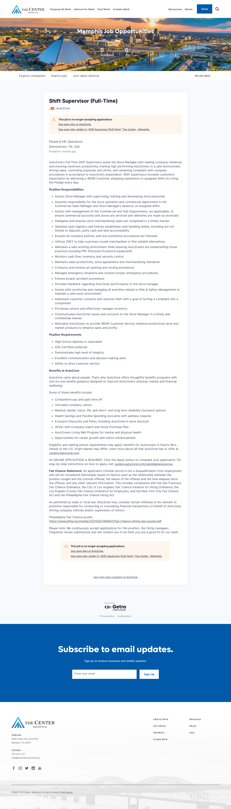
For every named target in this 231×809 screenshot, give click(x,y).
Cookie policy (124, 616)
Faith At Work (160, 719)
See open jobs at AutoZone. (74, 124)
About (189, 9)
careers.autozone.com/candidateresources (143, 464)
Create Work (121, 9)
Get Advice (159, 726)
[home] (28, 9)
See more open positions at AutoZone (115, 577)
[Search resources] (217, 9)
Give (204, 9)
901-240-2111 (18, 754)
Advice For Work (84, 9)
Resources (175, 9)
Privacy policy (107, 616)
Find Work (103, 9)
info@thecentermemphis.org (26, 758)
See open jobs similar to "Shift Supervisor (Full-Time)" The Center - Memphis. (104, 129)
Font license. (66, 792)
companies (32, 76)
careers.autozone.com (64, 453)
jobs (59, 76)
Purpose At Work (60, 9)
